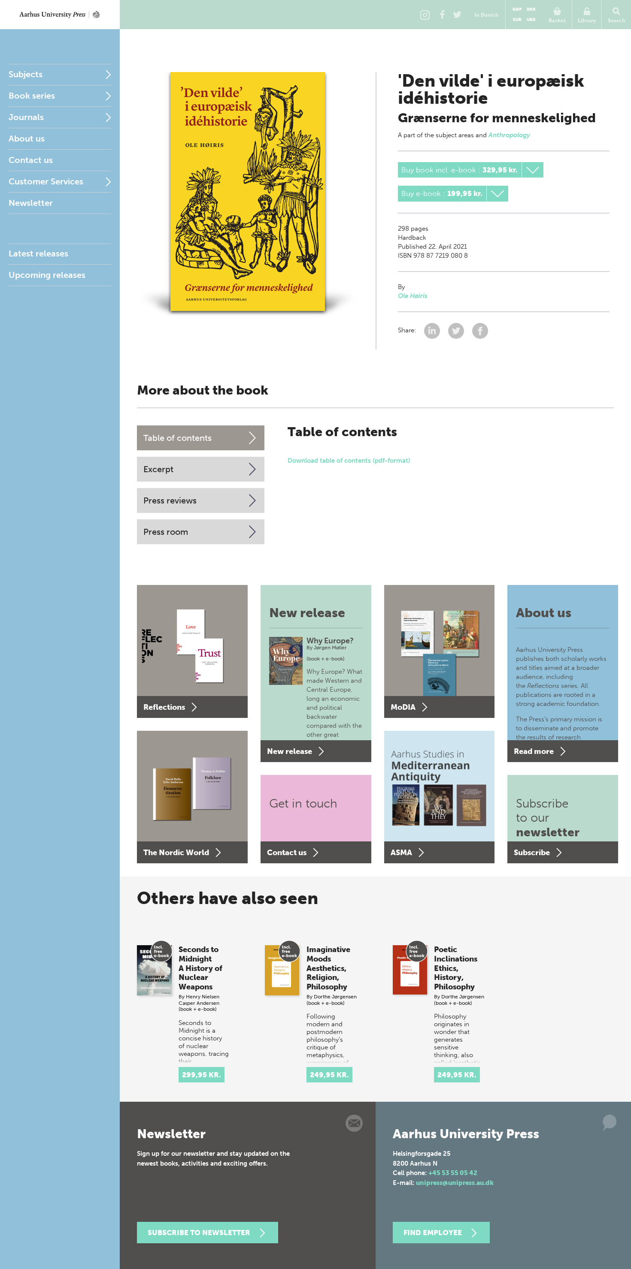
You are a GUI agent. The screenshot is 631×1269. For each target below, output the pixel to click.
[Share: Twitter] (457, 330)
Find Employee (432, 1232)
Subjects (25, 74)
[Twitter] (457, 14)
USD (531, 19)
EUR (517, 19)
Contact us (31, 160)
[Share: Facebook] (480, 330)
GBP (517, 9)
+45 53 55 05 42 (452, 1173)
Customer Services (46, 181)
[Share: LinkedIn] (433, 330)
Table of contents (177, 438)
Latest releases (38, 253)
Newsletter (31, 203)
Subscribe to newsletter (199, 1232)
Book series (32, 95)
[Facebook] (442, 14)
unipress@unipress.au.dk (455, 1183)
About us (27, 138)
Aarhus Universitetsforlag (60, 14)
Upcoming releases (47, 275)
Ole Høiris (413, 296)
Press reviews (170, 500)
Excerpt (158, 469)
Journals (26, 117)
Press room (165, 532)
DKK (531, 9)
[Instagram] (425, 14)
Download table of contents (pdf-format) (349, 460)
